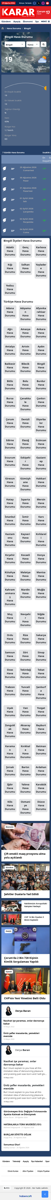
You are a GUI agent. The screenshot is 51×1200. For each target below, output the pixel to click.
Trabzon (10, 690)
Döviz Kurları (13, 1171)
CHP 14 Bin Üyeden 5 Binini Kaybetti (34, 918)
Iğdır (10, 788)
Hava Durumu (13, 28)
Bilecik (25, 367)
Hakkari (41, 482)
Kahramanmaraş (10, 597)
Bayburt (41, 729)
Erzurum (10, 461)
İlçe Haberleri (37, 1161)
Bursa (10, 402)
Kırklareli (41, 539)
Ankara (41, 333)
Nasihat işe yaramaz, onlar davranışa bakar (20, 1063)
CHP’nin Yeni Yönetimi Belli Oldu (24, 998)
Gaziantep (41, 463)
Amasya (25, 333)
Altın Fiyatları (28, 1171)
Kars (41, 520)
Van (25, 711)
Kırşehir (10, 558)
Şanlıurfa (41, 692)
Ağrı (10, 333)
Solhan (25, 268)
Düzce (41, 805)
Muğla (41, 593)
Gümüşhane (25, 484)
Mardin (25, 593)
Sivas (10, 673)
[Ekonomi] (25, 836)
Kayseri (25, 537)
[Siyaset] (25, 980)
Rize (25, 638)
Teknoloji (16, 1161)
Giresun (10, 482)
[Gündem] (25, 876)
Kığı (10, 268)
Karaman (10, 752)
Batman (41, 750)
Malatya (25, 576)
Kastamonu (10, 539)
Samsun (10, 656)
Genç (25, 251)
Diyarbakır (41, 425)
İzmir (25, 520)
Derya (23, 1010)
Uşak (10, 711)
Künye (21, 3)
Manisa (41, 576)
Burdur (41, 384)
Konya (41, 558)
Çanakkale (25, 404)
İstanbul (10, 520)
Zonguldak (10, 731)
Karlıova (41, 251)
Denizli (25, 423)
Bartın (25, 771)
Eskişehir (25, 463)
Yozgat (41, 711)
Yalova (25, 788)
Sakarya (41, 638)
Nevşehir (25, 620)
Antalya (10, 350)
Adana (10, 312)
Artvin (25, 350)
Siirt (25, 656)
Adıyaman (25, 314)
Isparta (25, 503)
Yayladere (41, 270)
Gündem (6, 22)
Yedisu (10, 289)
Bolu (25, 384)
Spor (47, 1161)
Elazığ (25, 444)
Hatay (10, 503)
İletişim (28, 3)
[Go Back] (45, 1194)
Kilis (10, 805)
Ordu (10, 638)
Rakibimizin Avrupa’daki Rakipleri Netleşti (35, 905)
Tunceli (25, 690)
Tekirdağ (25, 673)
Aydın (41, 350)
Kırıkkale (25, 752)
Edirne (10, 444)
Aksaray (25, 729)
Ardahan (41, 771)
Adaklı (10, 251)
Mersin (41, 503)
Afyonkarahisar (41, 314)
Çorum (10, 423)
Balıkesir (10, 367)
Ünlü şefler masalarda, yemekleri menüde (24, 1087)
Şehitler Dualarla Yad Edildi (21, 894)
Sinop (41, 656)
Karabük (41, 788)
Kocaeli (25, 558)
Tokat (41, 673)
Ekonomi (28, 22)
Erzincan (41, 444)
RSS (8, 1188)
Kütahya (10, 576)
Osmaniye (25, 807)
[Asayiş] (25, 940)
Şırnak (10, 771)
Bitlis (10, 384)
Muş (10, 618)
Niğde (41, 618)
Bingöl (26, 28)
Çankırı (41, 402)
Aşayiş (16, 22)
